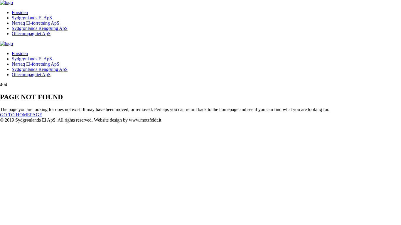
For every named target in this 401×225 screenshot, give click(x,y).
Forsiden (20, 12)
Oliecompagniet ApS (31, 33)
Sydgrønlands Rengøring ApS (40, 28)
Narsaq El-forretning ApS (35, 23)
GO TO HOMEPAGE (21, 114)
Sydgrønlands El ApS (32, 17)
